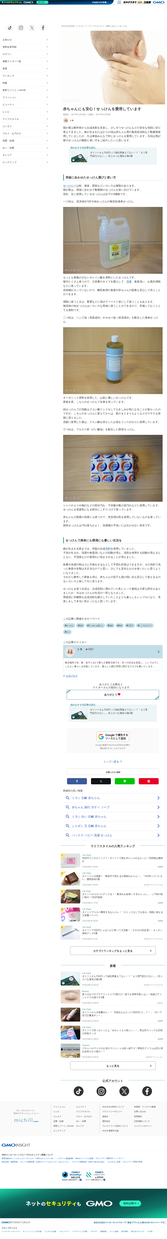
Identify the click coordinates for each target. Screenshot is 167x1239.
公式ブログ (72, 675)
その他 (149, 1231)
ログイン (7, 54)
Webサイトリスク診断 (84, 1158)
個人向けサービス (137, 1231)
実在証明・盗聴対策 (10, 1162)
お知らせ (7, 39)
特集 (5, 82)
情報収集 (103, 1231)
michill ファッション (154, 1057)
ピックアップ (9, 162)
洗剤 (108, 548)
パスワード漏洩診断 (65, 1158)
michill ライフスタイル (153, 885)
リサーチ (93, 1231)
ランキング (8, 75)
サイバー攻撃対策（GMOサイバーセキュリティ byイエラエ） (45, 1162)
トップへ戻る (111, 761)
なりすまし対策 (114, 1162)
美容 (120, 625)
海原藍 (160, 867)
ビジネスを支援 (50, 1231)
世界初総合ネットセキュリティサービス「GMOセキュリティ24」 (28, 1158)
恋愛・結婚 (8, 140)
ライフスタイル (11, 118)
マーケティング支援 (79, 1231)
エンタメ (7, 126)
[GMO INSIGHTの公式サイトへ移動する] (16, 1145)
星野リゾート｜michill (14, 90)
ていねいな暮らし (96, 625)
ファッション (9, 97)
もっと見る (113, 1065)
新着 (5, 68)
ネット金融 (114, 1231)
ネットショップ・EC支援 (32, 1231)
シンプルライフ (145, 625)
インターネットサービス (11, 1231)
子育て (130, 625)
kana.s (160, 1003)
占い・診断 (8, 147)
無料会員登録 (9, 46)
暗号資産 (124, 1231)
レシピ (6, 111)
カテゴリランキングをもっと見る (113, 950)
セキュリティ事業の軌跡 (132, 1162)
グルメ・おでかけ (12, 133)
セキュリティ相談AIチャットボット (110, 1158)
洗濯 (129, 281)
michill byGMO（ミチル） (73, 26)
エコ (68, 632)
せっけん (68, 185)
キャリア (7, 155)
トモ (72, 120)
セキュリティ (64, 1231)
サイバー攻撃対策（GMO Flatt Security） (89, 1162)
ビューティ (8, 104)
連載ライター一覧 (12, 61)
